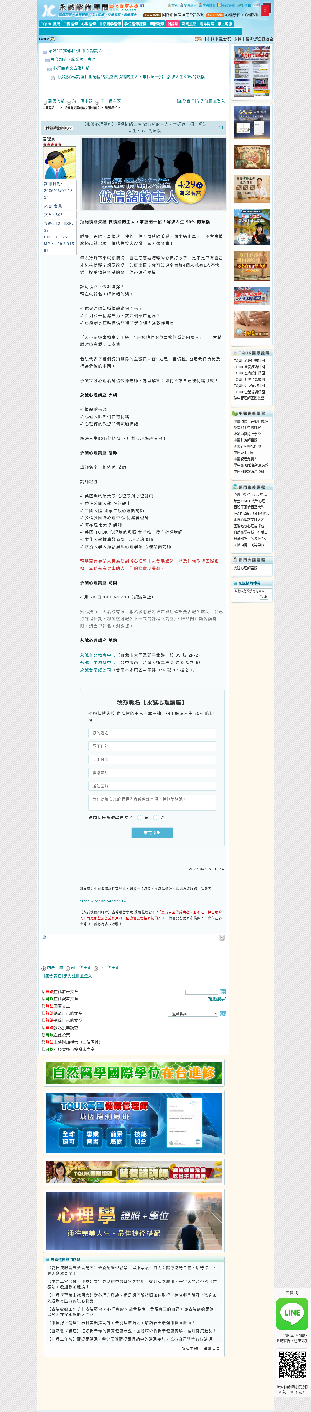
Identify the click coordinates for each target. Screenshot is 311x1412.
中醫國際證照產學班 (249, 471)
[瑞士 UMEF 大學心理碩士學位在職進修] (252, 243)
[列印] (45, 935)
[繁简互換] (256, 5)
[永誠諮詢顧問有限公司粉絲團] (143, 8)
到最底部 (56, 101)
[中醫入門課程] (252, 279)
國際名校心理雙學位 (249, 526)
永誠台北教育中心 (98, 655)
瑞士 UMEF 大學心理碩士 (252, 501)
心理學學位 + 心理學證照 (252, 494)
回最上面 (55, 967)
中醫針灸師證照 (245, 440)
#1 (221, 127)
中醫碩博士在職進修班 (251, 421)
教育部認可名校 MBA (250, 538)
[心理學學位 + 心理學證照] (252, 137)
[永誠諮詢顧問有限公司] (173, 5)
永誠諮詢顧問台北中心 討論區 (75, 50)
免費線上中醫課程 (247, 427)
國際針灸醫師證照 (247, 446)
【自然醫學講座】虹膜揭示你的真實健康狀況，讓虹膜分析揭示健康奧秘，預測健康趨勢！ (132, 1331)
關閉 (292, 1292)
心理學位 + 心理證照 (242, 15)
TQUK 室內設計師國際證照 (252, 373)
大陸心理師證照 (245, 568)
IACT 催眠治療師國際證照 (252, 513)
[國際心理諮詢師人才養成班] (252, 303)
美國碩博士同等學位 (249, 545)
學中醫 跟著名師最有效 (251, 465)
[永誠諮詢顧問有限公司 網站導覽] (226, 5)
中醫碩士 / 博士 (245, 453)
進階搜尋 (217, 999)
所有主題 (190, 1348)
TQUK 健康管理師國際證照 (252, 385)
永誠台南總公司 (96, 670)
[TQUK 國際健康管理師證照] (134, 1123)
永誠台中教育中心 (98, 662)
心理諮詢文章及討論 (71, 68)
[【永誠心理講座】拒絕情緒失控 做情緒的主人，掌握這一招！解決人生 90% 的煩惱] (153, 209)
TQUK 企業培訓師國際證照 (252, 392)
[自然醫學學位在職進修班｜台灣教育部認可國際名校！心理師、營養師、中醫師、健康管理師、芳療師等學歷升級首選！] (134, 1073)
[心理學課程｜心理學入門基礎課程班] (252, 167)
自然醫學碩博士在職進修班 (252, 532)
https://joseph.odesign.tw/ (104, 901)
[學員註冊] (207, 5)
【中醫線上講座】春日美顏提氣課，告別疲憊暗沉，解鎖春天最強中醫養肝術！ (121, 1323)
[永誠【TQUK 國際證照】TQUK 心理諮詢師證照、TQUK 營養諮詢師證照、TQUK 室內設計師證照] (252, 96)
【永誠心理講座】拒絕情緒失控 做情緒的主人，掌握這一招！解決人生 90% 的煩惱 (130, 76)
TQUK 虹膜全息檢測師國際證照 (252, 379)
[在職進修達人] (244, 5)
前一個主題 (82, 101)
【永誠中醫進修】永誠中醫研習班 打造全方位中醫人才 (230, 39)
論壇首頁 (212, 1348)
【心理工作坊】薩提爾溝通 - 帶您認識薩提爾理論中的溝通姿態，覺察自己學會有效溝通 (130, 1339)
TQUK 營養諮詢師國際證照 (252, 367)
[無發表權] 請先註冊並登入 (201, 101)
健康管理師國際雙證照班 (252, 398)
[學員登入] (188, 5)
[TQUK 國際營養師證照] (134, 1172)
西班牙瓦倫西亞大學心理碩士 (252, 507)
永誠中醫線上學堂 (247, 434)
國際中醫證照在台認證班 (183, 15)
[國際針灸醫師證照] (252, 336)
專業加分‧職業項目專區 (73, 59)
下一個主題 (110, 101)
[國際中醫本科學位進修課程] (252, 201)
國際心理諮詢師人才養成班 (252, 520)
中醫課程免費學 (245, 459)
